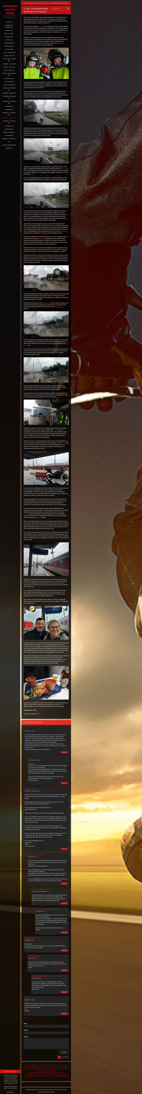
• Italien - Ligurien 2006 (9, 52)
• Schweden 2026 (9, 126)
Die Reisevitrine (9, 129)
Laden (55, 430)
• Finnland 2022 (9, 109)
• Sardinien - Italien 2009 (9, 64)
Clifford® (26, 513)
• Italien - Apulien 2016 (9, 85)
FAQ (9, 142)
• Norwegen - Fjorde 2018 (9, 93)
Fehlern (39, 517)
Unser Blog (9, 40)
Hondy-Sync (41, 238)
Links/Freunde (9, 135)
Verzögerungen (60, 306)
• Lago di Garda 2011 (9, 70)
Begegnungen (9, 36)
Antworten (64, 752)
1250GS (63, 231)
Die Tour (47, 3)
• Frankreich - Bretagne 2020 (9, 102)
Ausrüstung (9, 30)
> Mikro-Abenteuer (9, 43)
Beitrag (26, 1036)
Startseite (9, 22)
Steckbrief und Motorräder (9, 26)
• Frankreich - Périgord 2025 (9, 122)
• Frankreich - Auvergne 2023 (9, 113)
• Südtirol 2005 (9, 49)
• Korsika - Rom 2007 (9, 55)
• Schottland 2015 (9, 81)
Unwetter (41, 26)
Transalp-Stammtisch (9, 132)
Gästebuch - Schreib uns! (9, 138)
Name (25, 1023)
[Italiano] (12, 1092)
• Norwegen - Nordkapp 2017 (9, 89)
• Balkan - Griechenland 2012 (9, 74)
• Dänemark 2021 (9, 106)
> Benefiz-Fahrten (9, 46)
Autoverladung (46, 303)
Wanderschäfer (64, 168)
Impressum (9, 148)
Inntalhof (64, 32)
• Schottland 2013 (9, 78)
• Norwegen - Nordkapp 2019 (9, 97)
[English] (10, 1092)
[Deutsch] (7, 1092)
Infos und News (9, 33)
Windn (63, 442)
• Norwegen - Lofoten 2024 (9, 117)
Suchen (68, 8)
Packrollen (61, 43)
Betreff (26, 1030)
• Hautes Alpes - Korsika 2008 (9, 59)
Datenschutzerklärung (9, 145)
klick (41, 713)
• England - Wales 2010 (9, 67)
